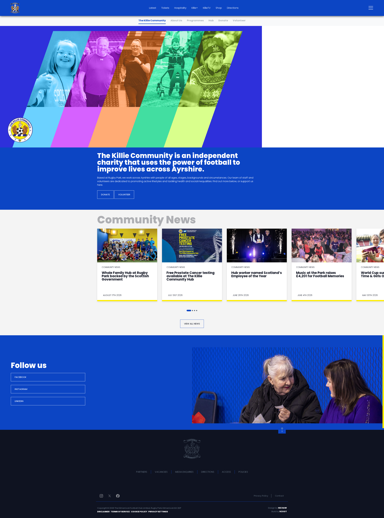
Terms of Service (120, 511)
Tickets (165, 8)
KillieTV (207, 8)
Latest (152, 8)
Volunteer (239, 20)
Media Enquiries (184, 472)
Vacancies (161, 472)
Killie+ (195, 8)
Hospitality (180, 8)
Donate (223, 20)
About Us (176, 20)
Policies (243, 472)
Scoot (283, 511)
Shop (219, 8)
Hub (211, 20)
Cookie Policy (139, 511)
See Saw (282, 508)
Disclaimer (103, 511)
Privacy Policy (261, 495)
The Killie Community (152, 20)
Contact (279, 495)
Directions (232, 8)
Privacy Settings (158, 511)
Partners (141, 472)
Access (226, 472)
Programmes (195, 20)
